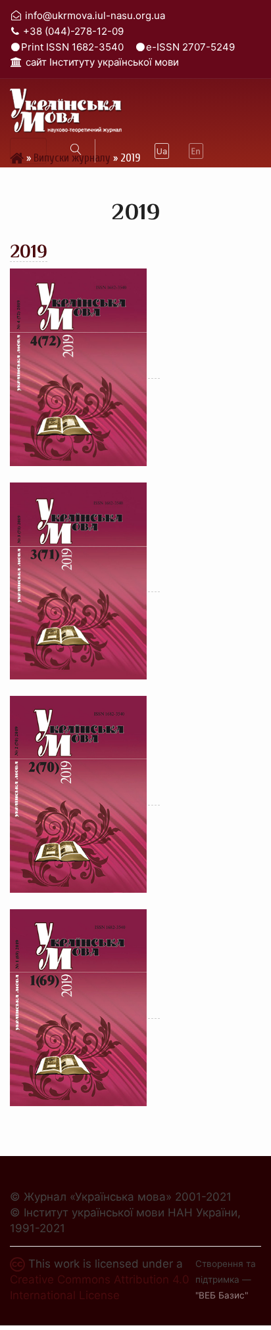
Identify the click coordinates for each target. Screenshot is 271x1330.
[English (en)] (196, 151)
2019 (28, 251)
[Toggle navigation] (28, 151)
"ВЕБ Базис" (221, 1295)
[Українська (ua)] (161, 151)
